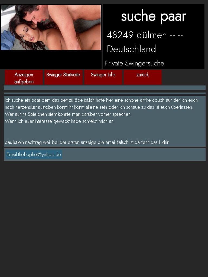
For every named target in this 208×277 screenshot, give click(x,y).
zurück (142, 74)
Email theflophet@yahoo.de (34, 154)
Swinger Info (103, 74)
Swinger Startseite (63, 74)
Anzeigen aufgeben (24, 78)
